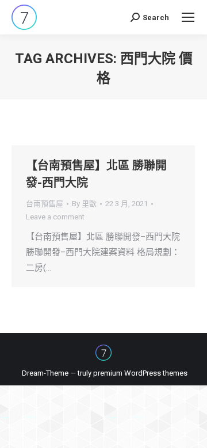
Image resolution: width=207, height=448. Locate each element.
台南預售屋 (44, 203)
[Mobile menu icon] (188, 17)
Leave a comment (55, 217)
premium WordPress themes (140, 373)
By (84, 203)
